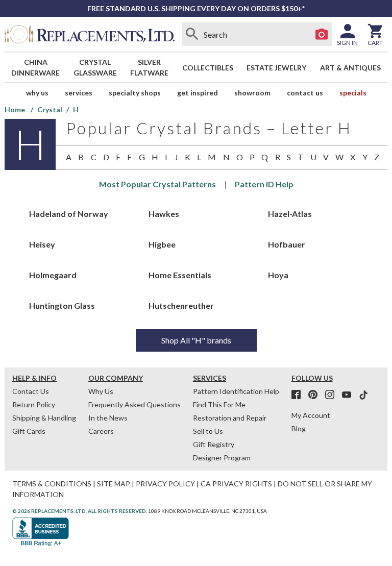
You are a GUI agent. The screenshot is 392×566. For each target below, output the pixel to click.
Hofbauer (286, 244)
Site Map (113, 483)
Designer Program (222, 457)
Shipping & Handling (44, 417)
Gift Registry (213, 444)
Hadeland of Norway (68, 213)
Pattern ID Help (264, 184)
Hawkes (164, 213)
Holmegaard (53, 275)
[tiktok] (363, 395)
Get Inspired (197, 92)
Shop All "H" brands (196, 340)
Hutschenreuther (181, 305)
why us (37, 92)
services (78, 92)
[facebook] (299, 395)
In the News (108, 417)
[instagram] (332, 395)
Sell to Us (208, 431)
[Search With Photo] (321, 34)
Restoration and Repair (229, 417)
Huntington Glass (62, 305)
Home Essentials (180, 275)
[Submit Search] (192, 34)
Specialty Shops (135, 92)
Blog (298, 428)
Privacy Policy (165, 483)
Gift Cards (28, 431)
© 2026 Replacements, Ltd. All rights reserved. (79, 511)
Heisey (42, 244)
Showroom (252, 92)
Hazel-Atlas (290, 213)
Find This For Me (219, 404)
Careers (101, 431)
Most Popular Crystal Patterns (157, 184)
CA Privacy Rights (236, 483)
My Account (310, 415)
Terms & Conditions (51, 483)
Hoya (278, 275)
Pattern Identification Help (236, 391)
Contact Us (305, 92)
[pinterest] (316, 395)
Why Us (100, 391)
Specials (352, 92)
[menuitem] (36, 67)
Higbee (162, 244)
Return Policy (33, 404)
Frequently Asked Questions (134, 404)
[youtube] (349, 395)
